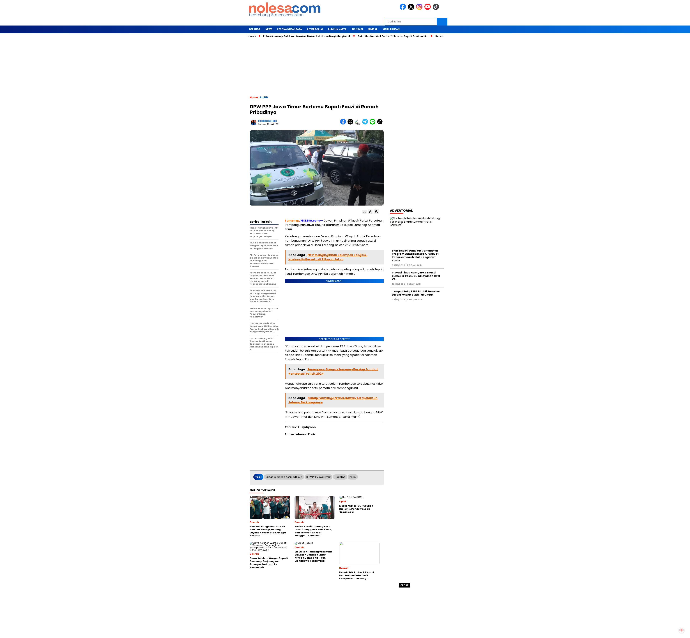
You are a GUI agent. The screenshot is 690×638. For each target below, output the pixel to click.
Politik (264, 97)
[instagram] (420, 9)
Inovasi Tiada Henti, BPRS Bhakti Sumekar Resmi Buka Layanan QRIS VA (416, 276)
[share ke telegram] (366, 123)
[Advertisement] (345, 613)
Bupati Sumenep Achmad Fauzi (284, 477)
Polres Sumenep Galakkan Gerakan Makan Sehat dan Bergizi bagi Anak (285, 36)
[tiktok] (436, 9)
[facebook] (403, 9)
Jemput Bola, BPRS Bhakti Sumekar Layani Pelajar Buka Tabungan (416, 293)
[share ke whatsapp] (358, 123)
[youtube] (428, 9)
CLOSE (405, 585)
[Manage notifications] (681, 630)
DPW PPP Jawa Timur (318, 477)
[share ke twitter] (351, 123)
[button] (364, 212)
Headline (340, 477)
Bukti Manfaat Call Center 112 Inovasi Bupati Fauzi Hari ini (371, 36)
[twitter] (411, 9)
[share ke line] (373, 123)
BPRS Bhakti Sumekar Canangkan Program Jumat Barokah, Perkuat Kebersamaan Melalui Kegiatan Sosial (415, 255)
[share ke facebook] (344, 123)
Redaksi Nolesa (267, 120)
